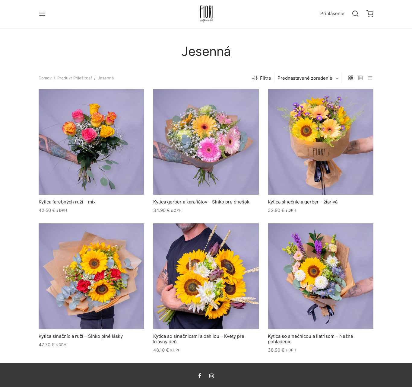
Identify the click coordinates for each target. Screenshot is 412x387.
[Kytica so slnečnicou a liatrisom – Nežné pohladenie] (320, 276)
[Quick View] (101, 180)
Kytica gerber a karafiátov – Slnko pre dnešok (201, 202)
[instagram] (211, 376)
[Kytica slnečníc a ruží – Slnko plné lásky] (91, 276)
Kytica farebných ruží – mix (67, 202)
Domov (45, 77)
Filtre (265, 78)
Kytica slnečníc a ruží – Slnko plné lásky (81, 336)
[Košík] (369, 13)
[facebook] (200, 376)
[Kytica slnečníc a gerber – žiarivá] (320, 142)
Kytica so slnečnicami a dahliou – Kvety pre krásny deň (198, 338)
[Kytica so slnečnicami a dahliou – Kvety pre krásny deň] (206, 276)
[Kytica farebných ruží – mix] (91, 142)
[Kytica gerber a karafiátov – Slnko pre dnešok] (206, 142)
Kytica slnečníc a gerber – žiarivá (303, 202)
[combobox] (308, 78)
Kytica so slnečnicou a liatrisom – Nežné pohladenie (310, 338)
